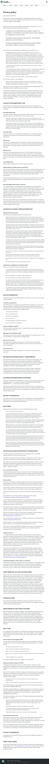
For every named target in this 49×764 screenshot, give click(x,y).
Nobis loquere (26, 762)
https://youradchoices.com (14, 519)
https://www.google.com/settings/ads (12, 515)
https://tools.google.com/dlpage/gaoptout (16, 557)
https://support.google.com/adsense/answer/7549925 (16, 497)
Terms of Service (10, 760)
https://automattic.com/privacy (22, 746)
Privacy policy (18, 760)
